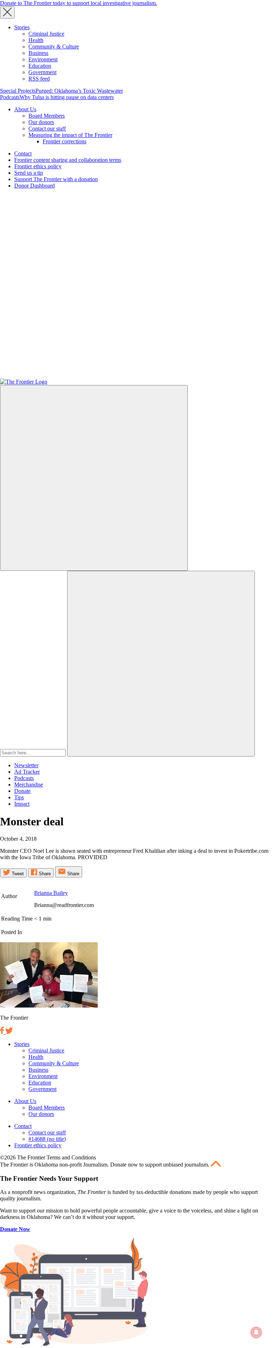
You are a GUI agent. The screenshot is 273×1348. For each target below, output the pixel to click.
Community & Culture (53, 46)
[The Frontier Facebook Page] (2, 1032)
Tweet (17, 873)
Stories (22, 27)
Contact (23, 153)
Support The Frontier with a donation (56, 179)
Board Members (46, 116)
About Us (25, 109)
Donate (22, 791)
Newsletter (26, 765)
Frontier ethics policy (37, 166)
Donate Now (15, 1229)
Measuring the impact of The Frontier (70, 135)
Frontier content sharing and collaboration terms (67, 160)
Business (38, 53)
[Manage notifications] (256, 1332)
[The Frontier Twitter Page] (9, 1032)
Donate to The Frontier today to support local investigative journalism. (78, 3)
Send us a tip (28, 173)
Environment (43, 59)
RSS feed (39, 79)
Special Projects (18, 91)
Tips (19, 797)
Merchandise (28, 784)
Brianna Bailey (51, 893)
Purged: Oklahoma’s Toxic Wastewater (79, 91)
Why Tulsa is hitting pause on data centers (67, 97)
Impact (22, 804)
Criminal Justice (46, 34)
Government (42, 72)
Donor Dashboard (34, 186)
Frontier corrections (64, 141)
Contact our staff (47, 128)
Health (35, 40)
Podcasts (10, 97)
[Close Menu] (7, 12)
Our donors (41, 122)
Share (44, 873)
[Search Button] (161, 664)
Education (39, 66)
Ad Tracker (27, 772)
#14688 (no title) (47, 1139)
